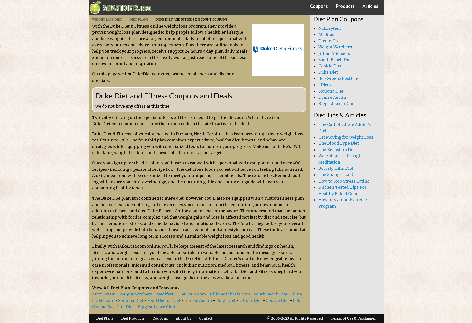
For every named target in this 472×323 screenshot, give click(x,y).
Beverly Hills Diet (335, 168)
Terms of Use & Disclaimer (353, 318)
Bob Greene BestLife (338, 78)
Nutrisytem (329, 28)
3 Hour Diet (250, 300)
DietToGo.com (191, 294)
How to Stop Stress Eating (343, 181)
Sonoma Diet (130, 300)
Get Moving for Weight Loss (345, 137)
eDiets (324, 84)
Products (345, 6)
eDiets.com (103, 300)
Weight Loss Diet (107, 19)
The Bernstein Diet (337, 149)
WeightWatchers (135, 294)
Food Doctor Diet (163, 300)
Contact (205, 318)
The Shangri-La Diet (338, 174)
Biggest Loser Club (156, 306)
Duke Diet (226, 300)
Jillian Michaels (334, 53)
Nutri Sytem (104, 294)
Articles (370, 6)
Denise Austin (198, 300)
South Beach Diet (335, 59)
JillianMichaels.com (230, 294)
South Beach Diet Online (278, 294)
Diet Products (133, 318)
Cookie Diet (277, 300)
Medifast (165, 294)
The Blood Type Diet (338, 143)
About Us (183, 318)
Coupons (319, 6)
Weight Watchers (335, 46)
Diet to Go (328, 40)
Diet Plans (138, 19)
